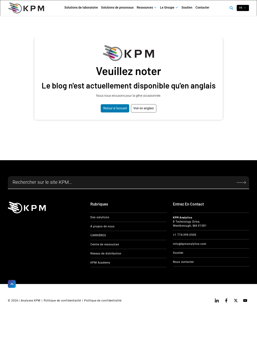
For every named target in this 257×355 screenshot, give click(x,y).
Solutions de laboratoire (81, 7)
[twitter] (236, 300)
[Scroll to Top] (12, 284)
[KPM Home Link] (27, 207)
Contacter (202, 7)
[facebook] (226, 300)
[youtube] (245, 300)
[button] (147, 8)
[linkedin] (217, 300)
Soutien (186, 7)
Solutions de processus (117, 7)
